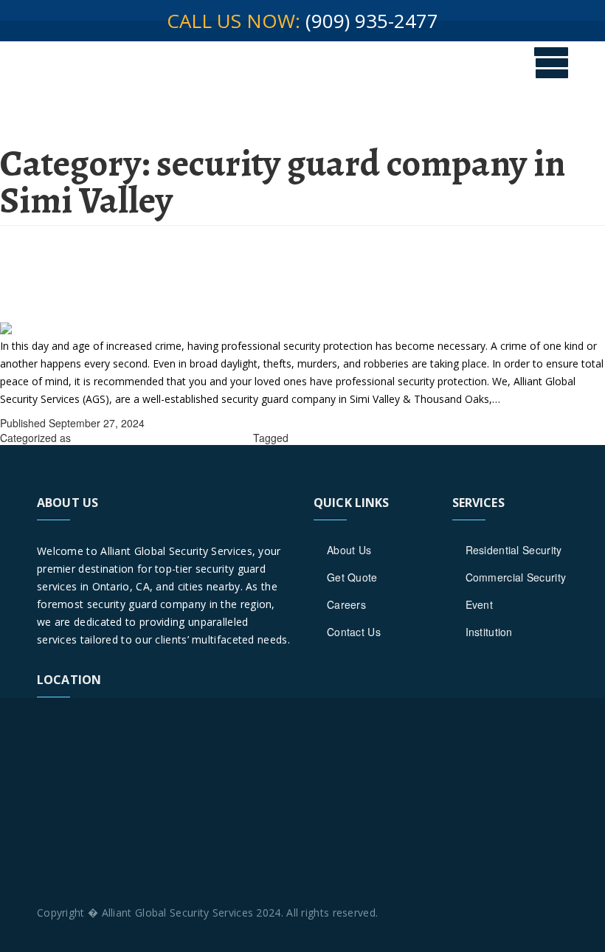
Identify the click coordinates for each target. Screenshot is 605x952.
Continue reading (543, 399)
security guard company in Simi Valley (162, 437)
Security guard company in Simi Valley (380, 437)
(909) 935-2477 (371, 20)
